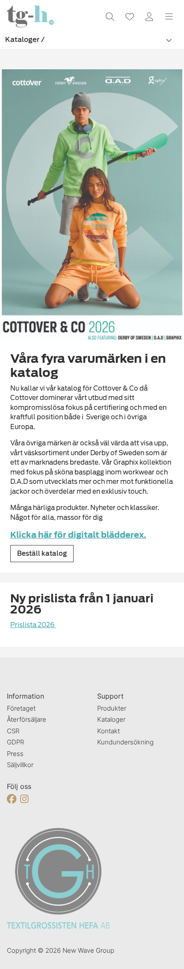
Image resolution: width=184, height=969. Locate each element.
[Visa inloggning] (149, 17)
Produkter (111, 708)
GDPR (15, 742)
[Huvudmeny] (169, 17)
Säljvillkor (20, 765)
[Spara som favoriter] (130, 17)
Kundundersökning (125, 742)
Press (15, 754)
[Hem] (30, 16)
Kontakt (108, 731)
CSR (13, 731)
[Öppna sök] (110, 17)
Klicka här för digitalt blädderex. (78, 535)
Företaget (21, 708)
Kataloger (111, 719)
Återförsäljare (26, 719)
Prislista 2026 (33, 625)
